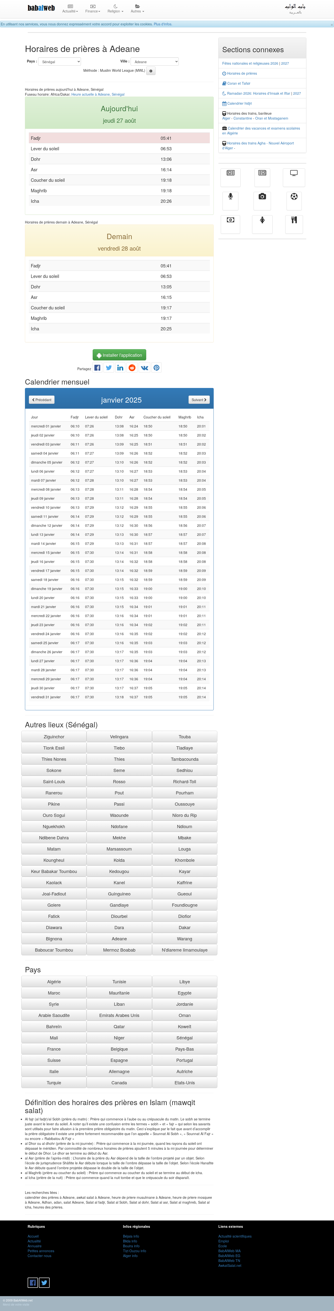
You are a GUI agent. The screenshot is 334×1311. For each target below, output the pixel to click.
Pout (119, 792)
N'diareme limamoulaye (185, 949)
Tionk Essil (54, 747)
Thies (119, 759)
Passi (119, 804)
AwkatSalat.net (229, 1265)
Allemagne (119, 1071)
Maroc (54, 992)
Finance (230, 227)
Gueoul (185, 893)
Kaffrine (184, 882)
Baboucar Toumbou (54, 949)
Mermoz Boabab (119, 949)
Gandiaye (119, 905)
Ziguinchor (54, 736)
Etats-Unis (185, 1082)
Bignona (54, 938)
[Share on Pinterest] (156, 368)
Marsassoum (119, 848)
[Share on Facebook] (97, 368)
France (54, 1049)
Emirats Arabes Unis (119, 1015)
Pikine (54, 804)
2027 (285, 63)
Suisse (54, 1060)
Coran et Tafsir (238, 83)
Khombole (185, 860)
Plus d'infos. (163, 23)
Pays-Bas (184, 1049)
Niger (119, 1037)
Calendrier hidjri (239, 103)
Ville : (125, 61)
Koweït (184, 1026)
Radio (230, 204)
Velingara (119, 736)
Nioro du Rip (184, 815)
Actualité (230, 181)
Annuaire (35, 1245)
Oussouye (185, 804)
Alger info (130, 1255)
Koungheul (54, 860)
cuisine (294, 227)
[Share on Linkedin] (120, 368)
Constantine (243, 118)
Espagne (119, 1060)
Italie (54, 1071)
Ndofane (119, 826)
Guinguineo (119, 893)
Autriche (185, 1071)
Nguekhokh (54, 826)
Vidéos (262, 204)
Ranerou (53, 792)
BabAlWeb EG (229, 1255)
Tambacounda (185, 759)
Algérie (54, 981)
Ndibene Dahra (54, 837)
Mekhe (119, 837)
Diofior (184, 916)
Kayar (184, 871)
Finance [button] (91, 11)
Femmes (262, 227)
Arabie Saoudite (54, 1015)
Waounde (119, 815)
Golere (54, 905)
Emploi (223, 1241)
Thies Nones (54, 759)
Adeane (119, 938)
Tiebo (119, 747)
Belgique (119, 1049)
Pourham (185, 792)
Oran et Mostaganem (271, 118)
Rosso (119, 781)
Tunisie (119, 981)
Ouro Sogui (54, 815)
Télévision (294, 181)
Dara (119, 927)
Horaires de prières (241, 73)
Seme (119, 770)
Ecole (222, 1245)
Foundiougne (185, 905)
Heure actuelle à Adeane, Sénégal (97, 94)
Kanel (119, 882)
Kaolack (54, 882)
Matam (54, 848)
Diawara (54, 927)
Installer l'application (121, 355)
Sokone (53, 770)
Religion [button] (114, 11)
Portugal (184, 1060)
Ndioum (184, 826)
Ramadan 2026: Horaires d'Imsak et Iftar (258, 93)
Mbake (184, 837)
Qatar (119, 1026)
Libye (184, 981)
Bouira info (131, 1245)
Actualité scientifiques (235, 1236)
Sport (294, 204)
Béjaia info (131, 1236)
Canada (119, 1082)
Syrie (54, 1004)
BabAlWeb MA (229, 1250)
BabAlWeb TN (229, 1260)
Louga (184, 848)
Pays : (32, 61)
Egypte (184, 992)
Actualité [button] (69, 11)
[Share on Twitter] (108, 368)
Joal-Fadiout (54, 893)
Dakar (184, 927)
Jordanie (184, 1004)
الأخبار (262, 181)
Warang (184, 938)
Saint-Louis (54, 781)
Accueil (33, 1236)
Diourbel (119, 916)
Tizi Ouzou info (134, 1250)
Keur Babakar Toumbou (54, 871)
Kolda (119, 860)
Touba (185, 736)
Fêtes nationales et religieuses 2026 (250, 63)
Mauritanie (119, 992)
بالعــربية (295, 12)
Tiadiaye (184, 747)
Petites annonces (41, 1250)
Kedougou (119, 871)
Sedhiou (185, 770)
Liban (119, 1004)
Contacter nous (39, 1255)
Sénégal (185, 1037)
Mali (54, 1037)
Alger (226, 118)
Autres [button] (136, 11)
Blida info (130, 1241)
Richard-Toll (184, 781)
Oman (185, 1015)
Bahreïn (54, 1026)
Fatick (54, 916)
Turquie (54, 1082)
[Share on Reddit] (132, 368)
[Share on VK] (144, 368)
